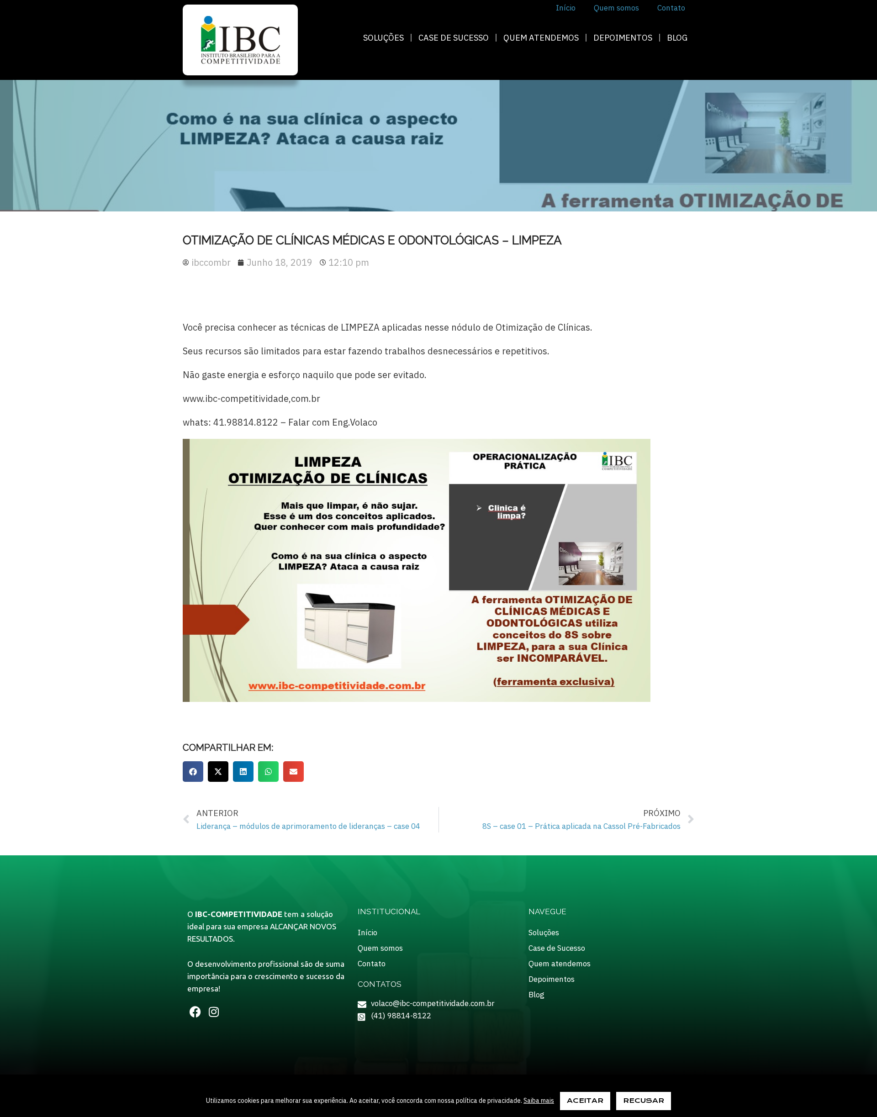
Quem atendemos (541, 37)
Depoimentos (622, 37)
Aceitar (585, 1100)
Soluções (383, 37)
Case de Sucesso (453, 37)
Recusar (643, 1100)
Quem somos (380, 948)
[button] (193, 771)
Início (367, 932)
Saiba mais (538, 1100)
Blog (677, 37)
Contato (372, 964)
